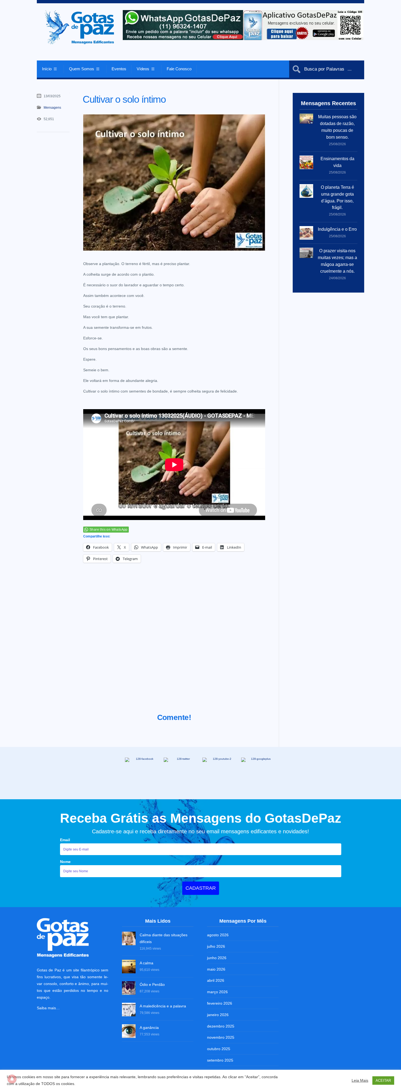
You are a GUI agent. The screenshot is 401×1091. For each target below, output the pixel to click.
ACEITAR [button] (383, 1080)
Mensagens (52, 108)
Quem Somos (81, 68)
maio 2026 (216, 969)
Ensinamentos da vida (337, 162)
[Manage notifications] (12, 1079)
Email (65, 840)
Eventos (119, 68)
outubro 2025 (218, 1049)
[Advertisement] (174, 644)
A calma (146, 963)
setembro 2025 (220, 1060)
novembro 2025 (220, 1037)
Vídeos (143, 68)
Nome (65, 861)
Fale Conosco (179, 68)
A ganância (149, 1027)
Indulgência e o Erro (337, 229)
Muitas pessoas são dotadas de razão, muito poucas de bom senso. (337, 126)
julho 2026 (216, 946)
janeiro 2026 (218, 1015)
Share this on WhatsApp (108, 529)
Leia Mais (360, 1080)
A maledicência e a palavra (163, 1006)
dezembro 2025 (220, 1026)
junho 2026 (216, 958)
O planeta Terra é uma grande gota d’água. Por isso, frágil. (337, 197)
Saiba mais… (48, 1008)
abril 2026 (215, 980)
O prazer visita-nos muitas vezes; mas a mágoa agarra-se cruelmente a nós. (337, 260)
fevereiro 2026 (219, 1003)
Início (47, 68)
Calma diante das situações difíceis (163, 938)
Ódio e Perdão (152, 984)
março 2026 (217, 992)
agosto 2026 (218, 935)
